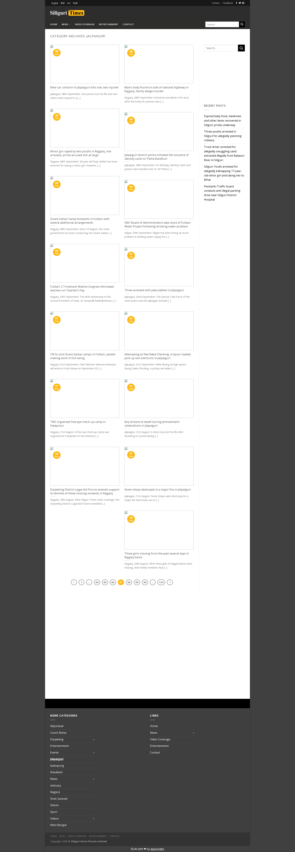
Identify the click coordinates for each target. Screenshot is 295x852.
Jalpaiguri (57, 759)
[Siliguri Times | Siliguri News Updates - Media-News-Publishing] (67, 13)
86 (112, 582)
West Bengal (58, 825)
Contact (215, 2)
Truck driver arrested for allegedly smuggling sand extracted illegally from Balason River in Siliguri (224, 153)
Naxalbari (56, 772)
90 (144, 582)
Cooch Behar (58, 733)
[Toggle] (93, 739)
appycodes (157, 849)
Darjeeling (57, 739)
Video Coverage (85, 24)
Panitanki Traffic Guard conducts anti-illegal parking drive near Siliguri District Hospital (222, 192)
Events (54, 752)
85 (105, 582)
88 (128, 582)
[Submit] (242, 24)
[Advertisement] (205, 12)
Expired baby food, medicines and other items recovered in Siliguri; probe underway (222, 120)
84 (97, 582)
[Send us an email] (243, 3)
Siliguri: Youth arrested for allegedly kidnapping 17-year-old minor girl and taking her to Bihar (224, 173)
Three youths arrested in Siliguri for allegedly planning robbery (223, 136)
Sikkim (54, 805)
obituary (55, 785)
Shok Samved (58, 799)
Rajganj (55, 792)
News (65, 24)
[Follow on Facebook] (237, 3)
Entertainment (108, 24)
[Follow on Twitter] (240, 3)
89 (136, 582)
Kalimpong (57, 766)
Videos (54, 818)
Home (53, 24)
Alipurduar (57, 726)
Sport (53, 812)
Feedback (228, 2)
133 (161, 582)
